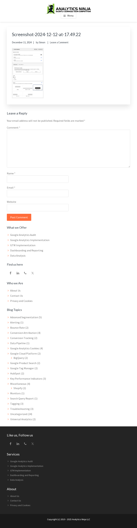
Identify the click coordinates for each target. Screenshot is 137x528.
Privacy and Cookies (21, 301)
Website (11, 201)
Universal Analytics (21, 419)
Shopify (18, 388)
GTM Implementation (22, 245)
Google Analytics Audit (23, 235)
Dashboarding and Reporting (26, 250)
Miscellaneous (18, 383)
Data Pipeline (18, 343)
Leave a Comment (59, 42)
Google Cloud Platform (23, 353)
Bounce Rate (17, 327)
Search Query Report (22, 398)
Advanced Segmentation (24, 317)
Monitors (15, 393)
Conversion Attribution (23, 332)
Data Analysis (18, 255)
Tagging (15, 403)
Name (11, 173)
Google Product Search (23, 363)
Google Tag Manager (22, 368)
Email (11, 187)
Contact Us (16, 295)
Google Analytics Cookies (24, 348)
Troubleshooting (20, 408)
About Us (15, 290)
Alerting (15, 322)
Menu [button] (70, 15)
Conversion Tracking (22, 338)
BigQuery (19, 358)
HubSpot (15, 373)
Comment (13, 127)
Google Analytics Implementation (29, 240)
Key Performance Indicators (26, 378)
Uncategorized (18, 414)
